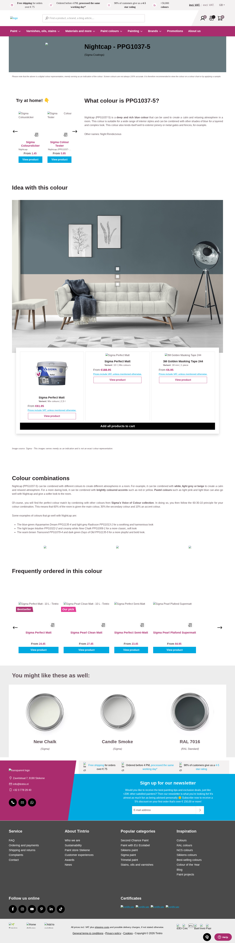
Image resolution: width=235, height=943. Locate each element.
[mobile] (13, 802)
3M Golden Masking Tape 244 (183, 361)
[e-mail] (22, 802)
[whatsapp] (32, 802)
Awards (69, 860)
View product (30, 159)
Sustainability (73, 845)
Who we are (72, 840)
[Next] (75, 131)
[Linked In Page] (51, 909)
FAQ (12, 840)
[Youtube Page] (32, 909)
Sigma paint (128, 855)
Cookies (128, 933)
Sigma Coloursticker (30, 144)
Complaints (16, 855)
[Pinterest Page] (42, 909)
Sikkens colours (187, 855)
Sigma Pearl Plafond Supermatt (174, 632)
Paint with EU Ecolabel (135, 845)
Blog (179, 869)
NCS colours (185, 850)
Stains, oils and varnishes (137, 864)
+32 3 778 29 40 (22, 790)
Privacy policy (113, 933)
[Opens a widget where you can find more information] (223, 937)
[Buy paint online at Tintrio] (14, 18)
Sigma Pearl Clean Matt (86, 632)
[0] (196, 5)
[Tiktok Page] (61, 909)
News (68, 864)
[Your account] (203, 18)
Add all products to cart (117, 426)
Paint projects (185, 874)
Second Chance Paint (135, 840)
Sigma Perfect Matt (52, 397)
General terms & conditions (88, 933)
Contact (14, 860)
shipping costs (102, 927)
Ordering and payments (24, 845)
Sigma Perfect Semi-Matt (131, 632)
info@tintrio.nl (21, 784)
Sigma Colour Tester (59, 144)
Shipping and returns (22, 850)
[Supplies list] (212, 18)
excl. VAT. (208, 5)
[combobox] (93, 18)
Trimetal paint (129, 860)
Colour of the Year (188, 864)
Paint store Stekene (77, 850)
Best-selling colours (189, 860)
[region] (45, 131)
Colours (182, 840)
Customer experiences (79, 855)
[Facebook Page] (13, 909)
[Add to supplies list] (36, 134)
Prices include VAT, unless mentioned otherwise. (52, 410)
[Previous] (15, 131)
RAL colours (184, 845)
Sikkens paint (129, 850)
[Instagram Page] (22, 909)
